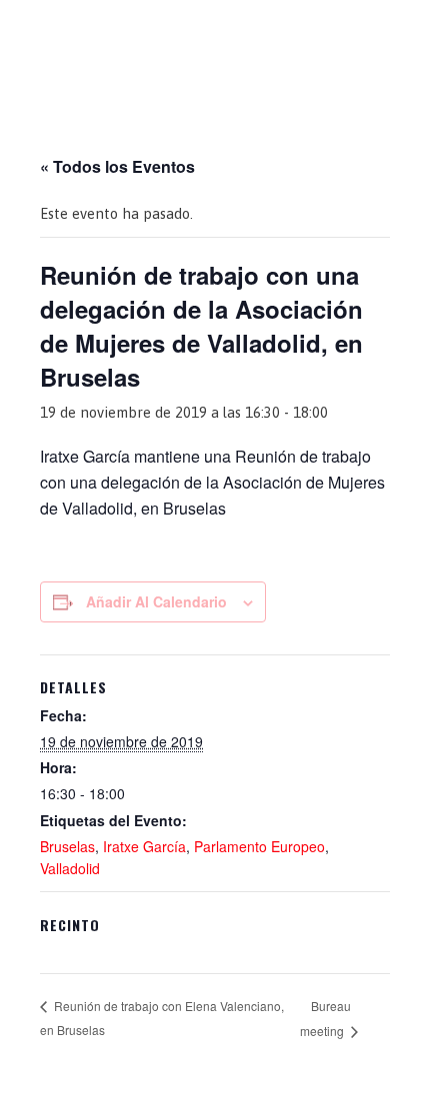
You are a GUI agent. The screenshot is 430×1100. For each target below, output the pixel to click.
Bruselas (67, 846)
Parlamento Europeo (259, 846)
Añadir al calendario (156, 601)
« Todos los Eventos (117, 166)
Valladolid (70, 868)
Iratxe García (144, 846)
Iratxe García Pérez (215, 33)
